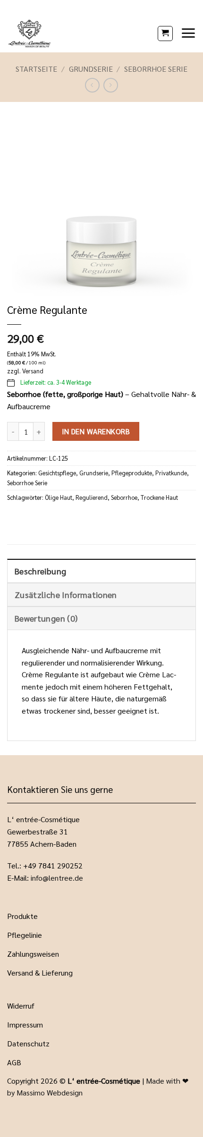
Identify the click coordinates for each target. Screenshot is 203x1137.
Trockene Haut (159, 497)
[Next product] (92, 85)
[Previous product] (110, 85)
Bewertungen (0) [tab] (46, 618)
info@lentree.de (57, 878)
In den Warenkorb (96, 431)
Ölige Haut (58, 497)
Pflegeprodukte (131, 473)
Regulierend (92, 497)
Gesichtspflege (57, 473)
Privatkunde (171, 473)
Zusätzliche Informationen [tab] (66, 594)
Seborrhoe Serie (155, 69)
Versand (32, 371)
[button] (165, 33)
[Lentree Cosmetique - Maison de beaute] (78, 33)
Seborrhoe (124, 497)
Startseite (36, 69)
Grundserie (91, 69)
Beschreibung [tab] (40, 570)
